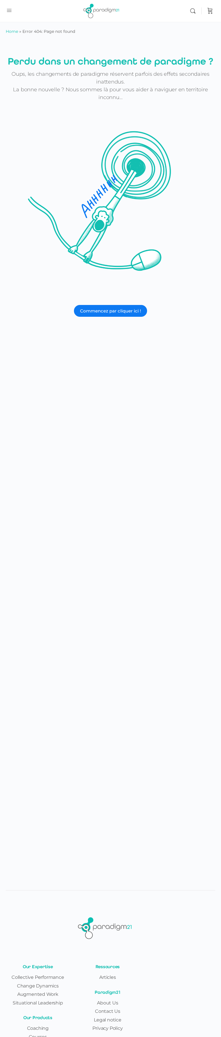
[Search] (194, 11)
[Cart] (210, 11)
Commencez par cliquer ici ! (110, 311)
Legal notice (107, 1020)
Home (12, 31)
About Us (107, 1003)
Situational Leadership (38, 1003)
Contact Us (107, 1011)
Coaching (38, 1028)
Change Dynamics (38, 986)
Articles (107, 977)
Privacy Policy (107, 1028)
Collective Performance (38, 977)
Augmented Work (37, 994)
